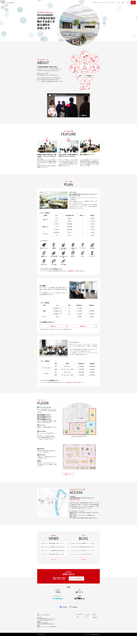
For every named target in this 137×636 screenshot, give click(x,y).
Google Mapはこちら (74, 499)
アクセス (118, 2)
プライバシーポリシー (86, 634)
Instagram (74, 607)
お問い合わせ (71, 271)
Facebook (65, 607)
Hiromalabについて (96, 2)
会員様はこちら (53, 326)
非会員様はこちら (83, 326)
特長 (102, 2)
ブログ (127, 2)
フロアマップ (113, 2)
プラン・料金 (107, 2)
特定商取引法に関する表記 (95, 634)
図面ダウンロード (68, 474)
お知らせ (123, 2)
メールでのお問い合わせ (77, 578)
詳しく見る (53, 559)
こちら (86, 165)
